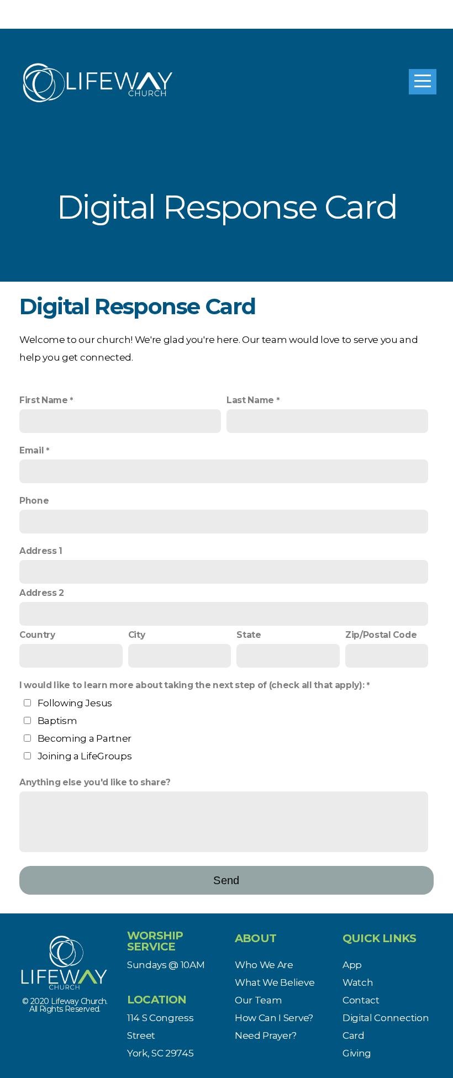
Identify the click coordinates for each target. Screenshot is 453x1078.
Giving (357, 1053)
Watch (358, 982)
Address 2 (41, 593)
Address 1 (40, 551)
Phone (34, 500)
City (136, 635)
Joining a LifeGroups (85, 756)
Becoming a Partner (84, 738)
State (248, 635)
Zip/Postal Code (381, 635)
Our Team (258, 1000)
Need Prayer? (266, 1035)
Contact (361, 1000)
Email (31, 450)
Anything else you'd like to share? (95, 782)
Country (37, 635)
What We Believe (274, 982)
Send (226, 880)
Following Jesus (75, 703)
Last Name (250, 400)
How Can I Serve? (274, 1017)
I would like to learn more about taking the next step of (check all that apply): (191, 685)
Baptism (57, 720)
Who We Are (264, 964)
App (352, 964)
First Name (43, 400)
